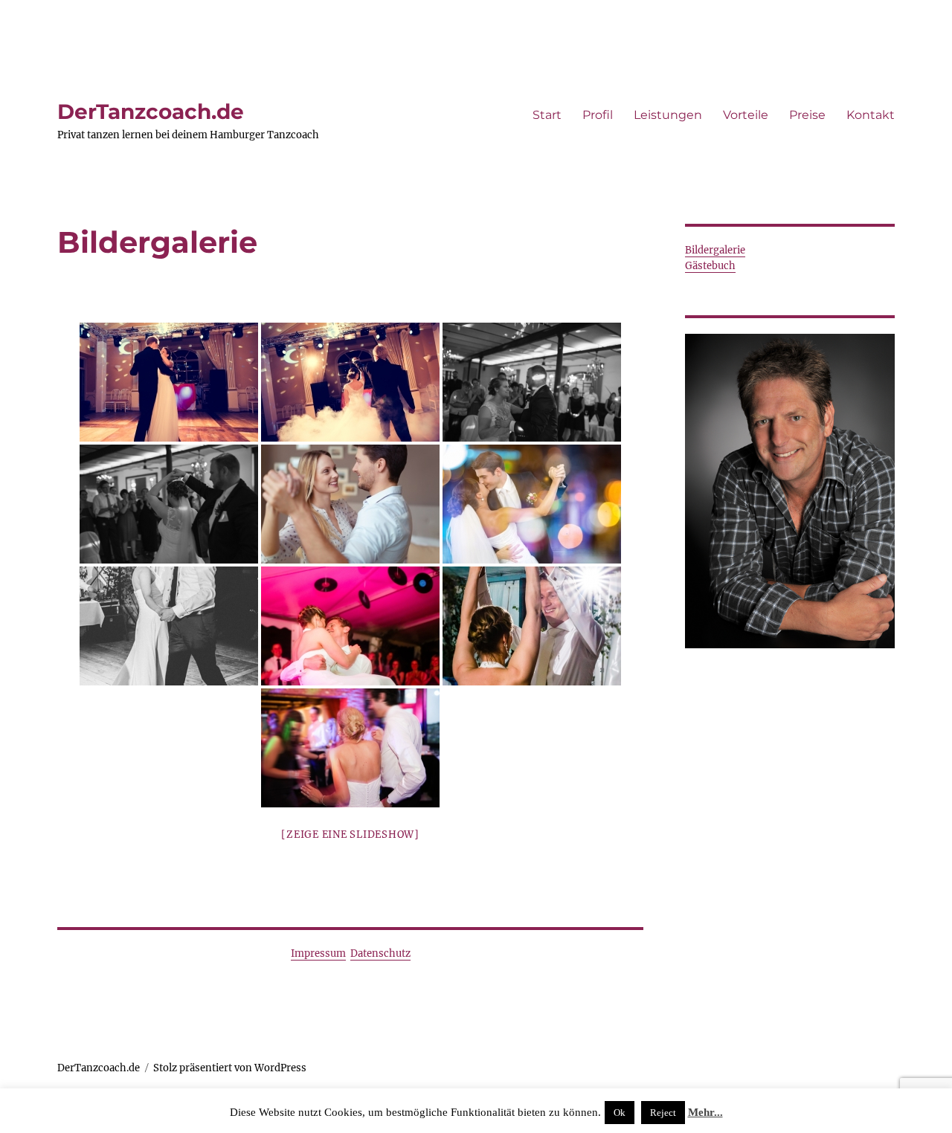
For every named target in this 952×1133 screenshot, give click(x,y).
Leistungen (668, 115)
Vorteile (745, 115)
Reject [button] (663, 1112)
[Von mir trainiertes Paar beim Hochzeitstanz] (169, 382)
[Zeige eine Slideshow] (350, 834)
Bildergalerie (715, 250)
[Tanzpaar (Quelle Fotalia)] (350, 504)
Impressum (318, 953)
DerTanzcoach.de (150, 111)
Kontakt (870, 115)
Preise (807, 115)
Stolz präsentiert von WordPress (229, 1068)
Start (547, 115)
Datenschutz (380, 953)
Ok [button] (619, 1112)
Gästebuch (710, 265)
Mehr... (705, 1112)
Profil (597, 115)
